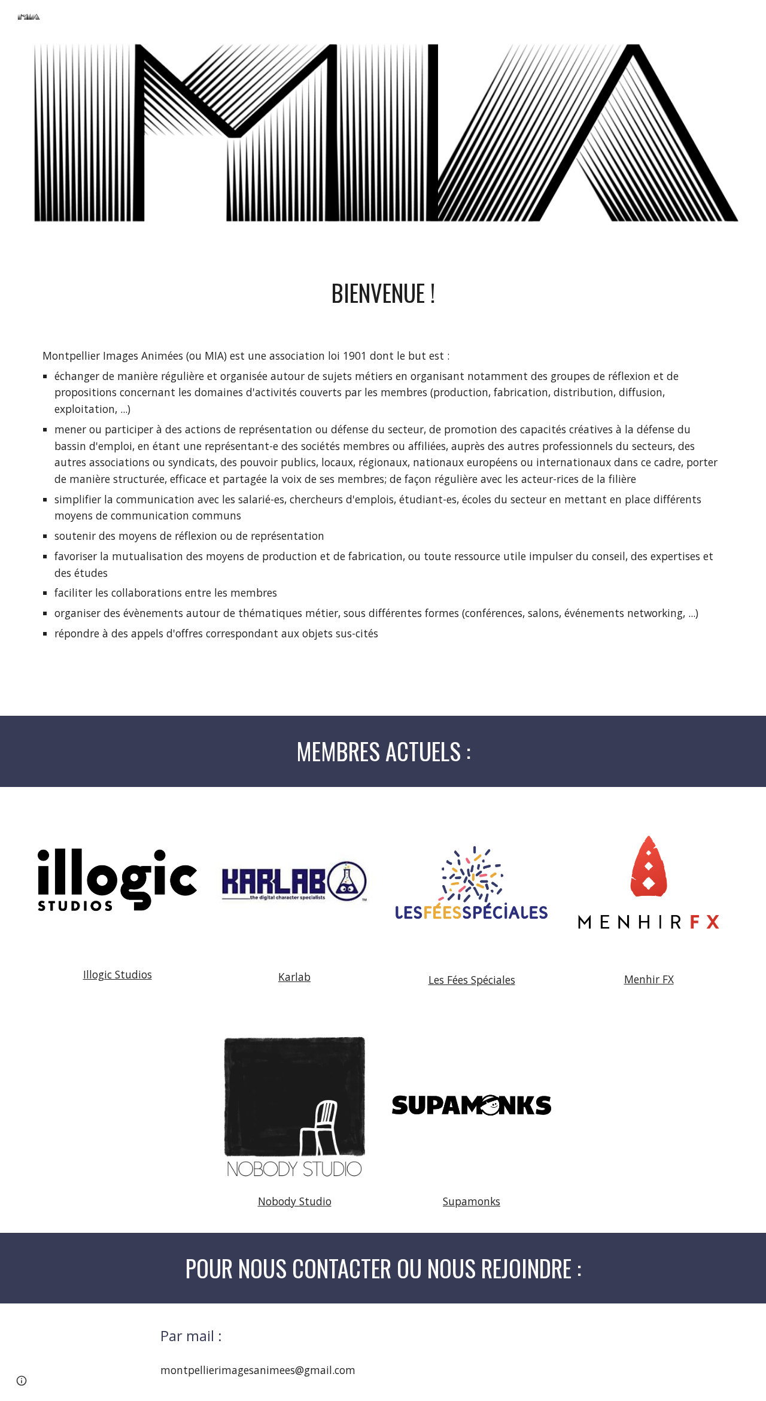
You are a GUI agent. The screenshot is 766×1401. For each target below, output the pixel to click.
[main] (383, 293)
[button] (21, 1380)
